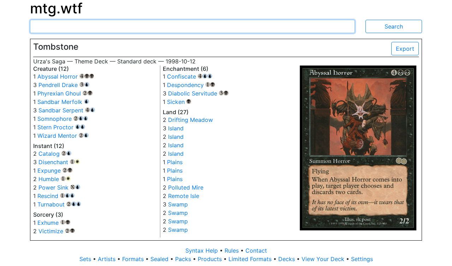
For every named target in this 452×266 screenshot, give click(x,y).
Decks (287, 258)
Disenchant (59, 162)
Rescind (56, 195)
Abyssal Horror (65, 76)
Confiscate (189, 76)
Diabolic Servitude (198, 93)
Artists (107, 258)
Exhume (53, 222)
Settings (362, 258)
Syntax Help (202, 250)
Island (176, 128)
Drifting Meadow (190, 119)
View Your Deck (324, 258)
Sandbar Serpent (66, 110)
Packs (184, 258)
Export (405, 48)
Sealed (160, 258)
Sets (86, 258)
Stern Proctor (61, 127)
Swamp (178, 204)
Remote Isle (183, 195)
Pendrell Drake (63, 84)
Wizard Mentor (63, 135)
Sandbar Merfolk (63, 101)
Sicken (179, 101)
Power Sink (59, 187)
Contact (256, 250)
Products (211, 258)
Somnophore (62, 118)
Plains (175, 162)
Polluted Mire (185, 187)
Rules (232, 250)
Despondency (191, 84)
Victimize (56, 231)
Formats (133, 258)
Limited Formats (250, 258)
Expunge (54, 170)
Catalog (54, 153)
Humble (54, 179)
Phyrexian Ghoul (65, 93)
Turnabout (59, 204)
